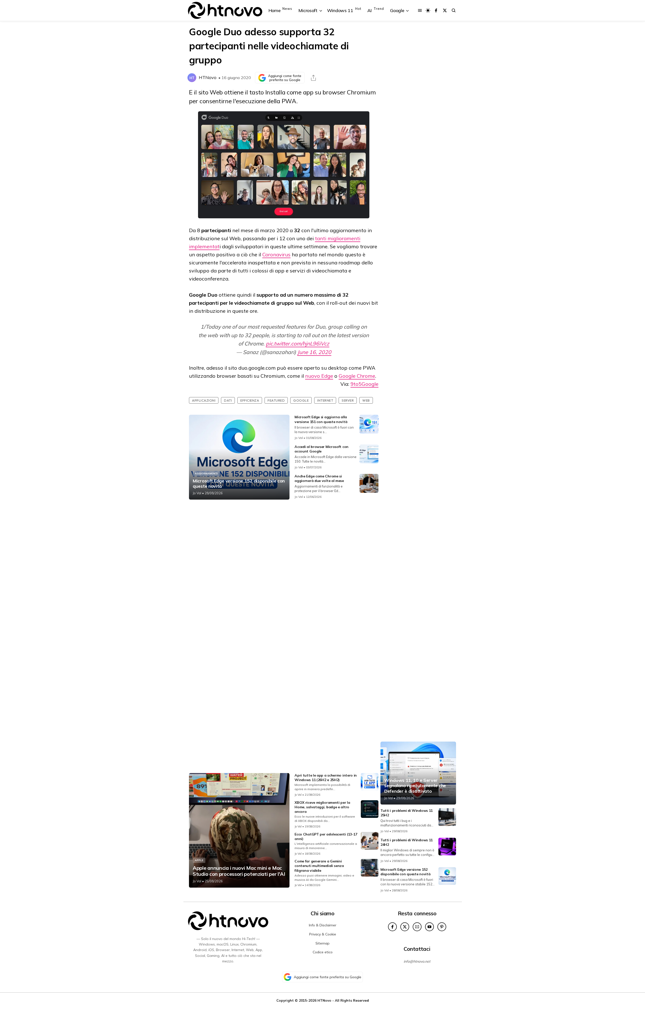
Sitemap (322, 943)
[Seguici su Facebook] (436, 10)
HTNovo (207, 77)
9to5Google (364, 384)
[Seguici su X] (444, 10)
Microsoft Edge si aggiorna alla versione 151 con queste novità (321, 419)
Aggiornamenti (206, 473)
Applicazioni (203, 400)
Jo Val (197, 493)
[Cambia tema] (428, 10)
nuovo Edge (319, 376)
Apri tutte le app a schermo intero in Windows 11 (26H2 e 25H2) (326, 777)
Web (366, 400)
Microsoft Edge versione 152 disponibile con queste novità (239, 483)
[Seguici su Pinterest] (441, 926)
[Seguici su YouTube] (429, 926)
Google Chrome (357, 376)
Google (301, 400)
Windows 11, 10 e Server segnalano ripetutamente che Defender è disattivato (415, 786)
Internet (325, 400)
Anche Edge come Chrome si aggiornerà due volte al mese (319, 478)
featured (276, 400)
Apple (199, 860)
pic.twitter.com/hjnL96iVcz (297, 343)
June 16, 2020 (314, 352)
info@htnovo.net (417, 961)
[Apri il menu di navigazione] (419, 10)
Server (348, 400)
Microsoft (394, 773)
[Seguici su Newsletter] (417, 926)
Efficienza (249, 400)
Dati (228, 400)
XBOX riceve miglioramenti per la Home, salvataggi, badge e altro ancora (322, 807)
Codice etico (323, 952)
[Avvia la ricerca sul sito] (453, 10)
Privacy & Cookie (322, 934)
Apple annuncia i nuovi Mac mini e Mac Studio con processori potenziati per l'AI (239, 871)
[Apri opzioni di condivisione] (313, 78)
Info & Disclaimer (322, 925)
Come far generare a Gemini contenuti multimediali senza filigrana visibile (319, 866)
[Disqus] (283, 570)
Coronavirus (276, 254)
